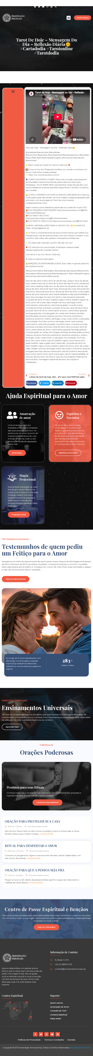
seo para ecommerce (80, 1047)
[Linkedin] (51, 7)
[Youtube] (52, 1034)
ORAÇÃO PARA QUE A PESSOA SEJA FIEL (35, 870)
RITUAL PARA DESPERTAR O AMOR (31, 846)
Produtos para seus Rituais (25, 787)
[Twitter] (41, 1034)
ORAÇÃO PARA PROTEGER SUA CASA (32, 821)
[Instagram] (47, 7)
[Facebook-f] (35, 1034)
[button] (56, 7)
